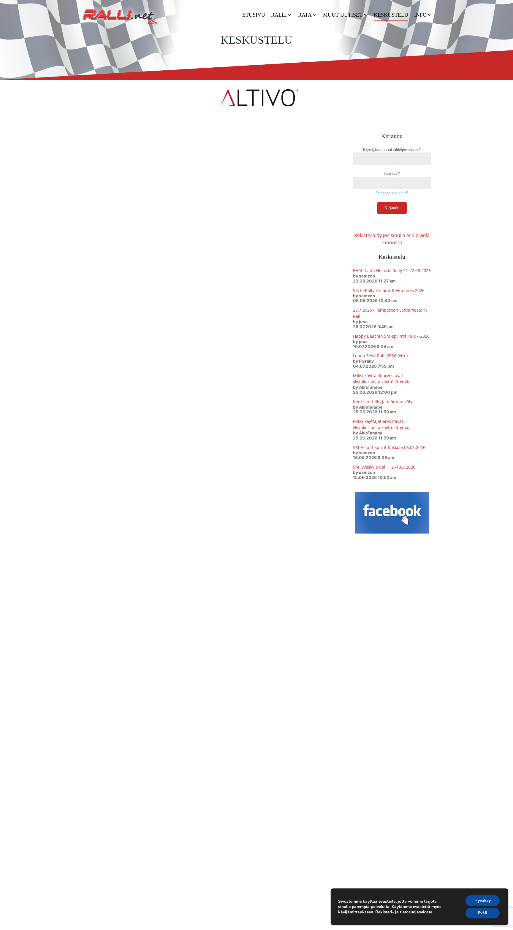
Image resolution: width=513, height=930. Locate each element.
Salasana (392, 174)
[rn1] (256, 97)
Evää (482, 913)
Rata (305, 15)
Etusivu (253, 15)
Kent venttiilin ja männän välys (383, 401)
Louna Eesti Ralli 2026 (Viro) (380, 355)
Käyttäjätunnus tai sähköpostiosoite (392, 149)
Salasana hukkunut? (392, 192)
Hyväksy (482, 900)
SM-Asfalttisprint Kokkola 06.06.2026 (389, 447)
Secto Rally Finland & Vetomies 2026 (389, 290)
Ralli (279, 15)
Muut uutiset (342, 15)
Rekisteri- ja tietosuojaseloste (403, 912)
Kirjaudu (391, 208)
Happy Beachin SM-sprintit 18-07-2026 (391, 336)
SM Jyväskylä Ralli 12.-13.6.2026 (384, 467)
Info (420, 15)
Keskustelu (391, 15)
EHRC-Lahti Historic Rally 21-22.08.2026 (392, 270)
